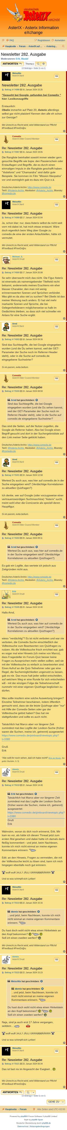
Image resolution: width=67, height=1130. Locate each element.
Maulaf (24, 59)
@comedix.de (9, 193)
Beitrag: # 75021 (12, 1064)
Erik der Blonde (55, 758)
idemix (15, 769)
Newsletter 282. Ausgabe (23, 54)
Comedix (16, 136)
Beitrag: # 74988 (12, 217)
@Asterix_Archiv (44, 190)
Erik (18, 59)
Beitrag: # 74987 (12, 152)
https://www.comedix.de (39, 187)
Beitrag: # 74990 (12, 272)
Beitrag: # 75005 (12, 607)
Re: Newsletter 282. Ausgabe (22, 148)
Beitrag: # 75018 (12, 785)
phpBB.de (46, 1123)
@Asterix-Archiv (16, 190)
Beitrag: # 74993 (12, 339)
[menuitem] (10, 40)
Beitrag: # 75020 (12, 972)
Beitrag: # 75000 (12, 391)
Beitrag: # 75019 (12, 903)
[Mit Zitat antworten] (56, 76)
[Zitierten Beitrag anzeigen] (37, 400)
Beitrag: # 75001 (12, 475)
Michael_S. (17, 256)
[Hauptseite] (33, 12)
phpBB (24, 1116)
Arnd (14, 324)
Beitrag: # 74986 (12, 89)
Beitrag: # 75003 (12, 538)
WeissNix (16, 73)
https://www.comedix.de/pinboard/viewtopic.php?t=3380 (30, 737)
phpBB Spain (37, 1120)
